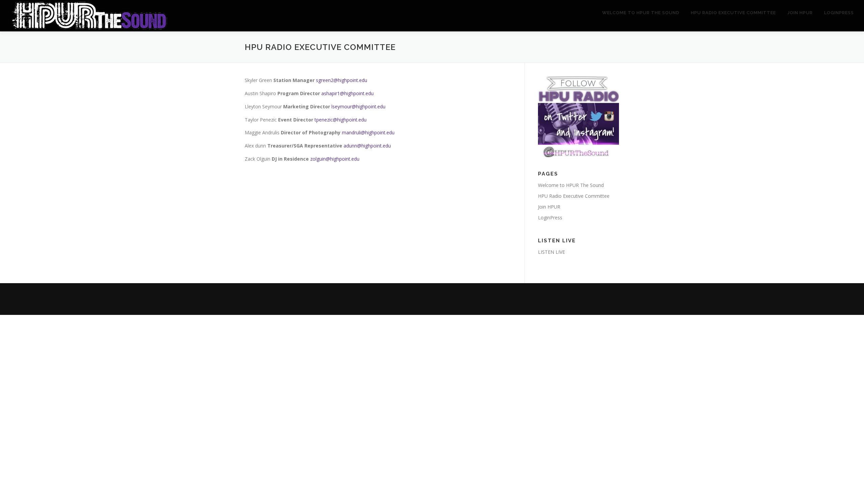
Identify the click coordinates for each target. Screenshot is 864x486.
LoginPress (839, 12)
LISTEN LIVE (551, 252)
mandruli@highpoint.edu (368, 132)
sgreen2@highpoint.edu (341, 80)
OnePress (439, 299)
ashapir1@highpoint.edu (347, 93)
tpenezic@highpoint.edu (341, 119)
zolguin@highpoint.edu (334, 159)
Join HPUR (800, 12)
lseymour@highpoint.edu (358, 106)
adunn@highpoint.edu (367, 145)
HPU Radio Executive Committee (733, 12)
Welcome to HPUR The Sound (640, 12)
